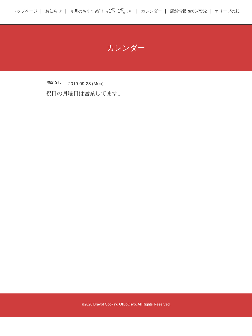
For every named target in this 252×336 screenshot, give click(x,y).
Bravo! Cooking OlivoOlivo (114, 304)
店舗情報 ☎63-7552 (188, 11)
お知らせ (53, 11)
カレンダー (151, 11)
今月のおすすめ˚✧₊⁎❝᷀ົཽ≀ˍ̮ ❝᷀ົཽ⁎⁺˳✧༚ (101, 11)
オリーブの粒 (227, 11)
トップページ (24, 11)
